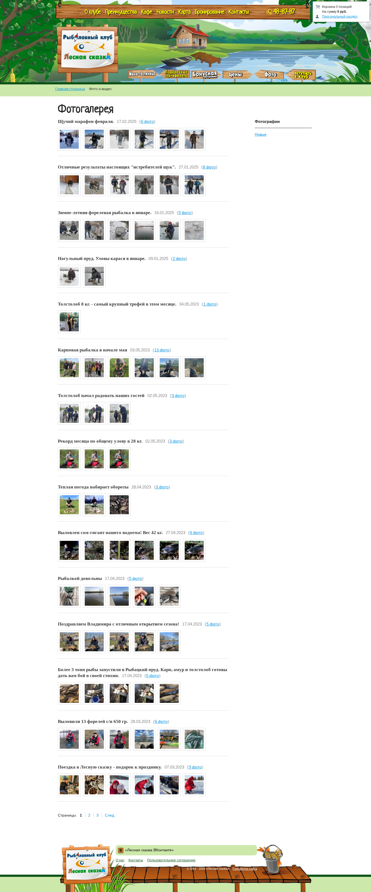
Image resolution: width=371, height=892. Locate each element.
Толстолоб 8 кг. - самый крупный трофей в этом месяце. (117, 304)
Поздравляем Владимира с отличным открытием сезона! (118, 624)
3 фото (178, 395)
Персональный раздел (339, 16)
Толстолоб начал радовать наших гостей (101, 395)
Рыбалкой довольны (80, 578)
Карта (184, 12)
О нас (120, 860)
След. (110, 815)
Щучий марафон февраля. (86, 121)
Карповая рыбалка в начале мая (92, 350)
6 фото (147, 121)
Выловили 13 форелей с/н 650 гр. (93, 721)
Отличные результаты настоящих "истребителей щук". (117, 167)
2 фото (179, 258)
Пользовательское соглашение (171, 860)
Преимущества (121, 12)
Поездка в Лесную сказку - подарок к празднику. (110, 767)
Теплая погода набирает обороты (93, 487)
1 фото (209, 304)
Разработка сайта (244, 868)
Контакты (239, 12)
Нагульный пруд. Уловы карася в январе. (102, 258)
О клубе (93, 12)
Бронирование (210, 12)
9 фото (184, 212)
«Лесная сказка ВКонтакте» (149, 850)
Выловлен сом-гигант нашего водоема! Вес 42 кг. (110, 532)
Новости (165, 12)
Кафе (146, 12)
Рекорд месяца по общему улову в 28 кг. (100, 441)
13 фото (161, 350)
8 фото (209, 167)
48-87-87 (284, 12)
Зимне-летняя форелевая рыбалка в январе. (104, 212)
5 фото (135, 578)
